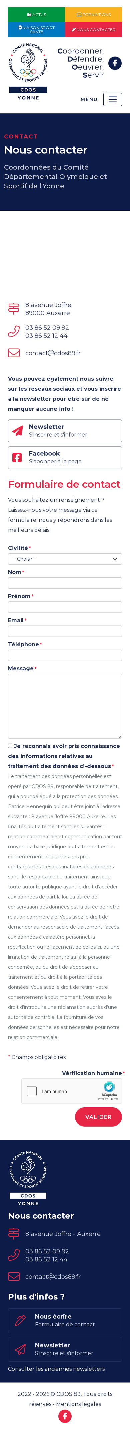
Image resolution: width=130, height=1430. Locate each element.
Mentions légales (78, 1404)
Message (21, 668)
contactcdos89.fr (53, 353)
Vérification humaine (92, 1073)
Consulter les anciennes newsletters (56, 1369)
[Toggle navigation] (112, 99)
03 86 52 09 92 (47, 327)
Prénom (19, 596)
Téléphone (23, 644)
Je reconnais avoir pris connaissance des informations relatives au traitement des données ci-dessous (64, 756)
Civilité (18, 548)
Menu (89, 99)
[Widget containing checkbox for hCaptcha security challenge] (71, 1091)
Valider (98, 1117)
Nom (14, 572)
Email (16, 620)
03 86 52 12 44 (46, 336)
